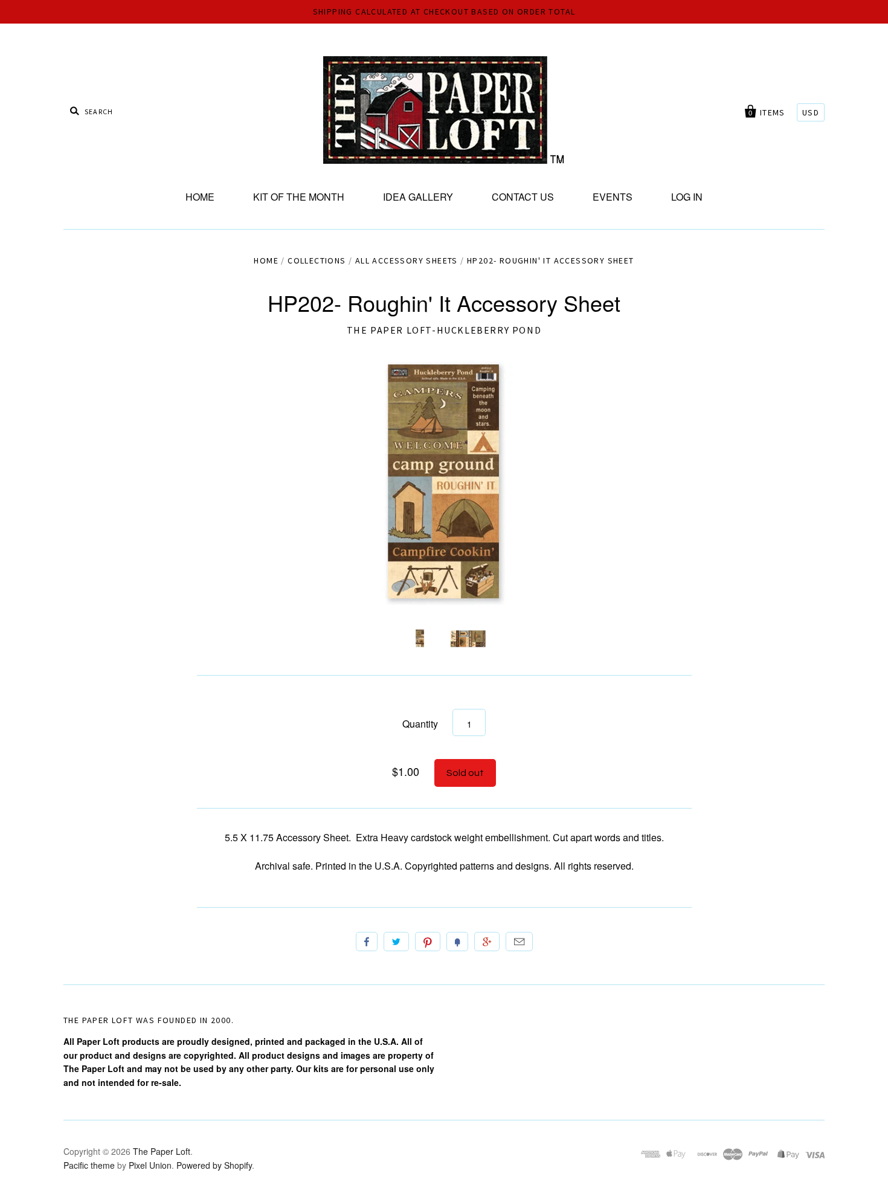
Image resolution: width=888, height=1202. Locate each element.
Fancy (457, 941)
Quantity (420, 724)
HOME (199, 197)
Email (519, 941)
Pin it (427, 941)
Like (367, 941)
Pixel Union (150, 1165)
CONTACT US (523, 197)
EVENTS (612, 197)
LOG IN (687, 197)
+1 (487, 941)
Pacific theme (89, 1165)
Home (266, 260)
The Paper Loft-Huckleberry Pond (444, 330)
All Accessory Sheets (406, 260)
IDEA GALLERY (418, 197)
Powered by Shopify (214, 1165)
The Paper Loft (161, 1151)
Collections (317, 260)
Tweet (396, 941)
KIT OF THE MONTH (298, 197)
